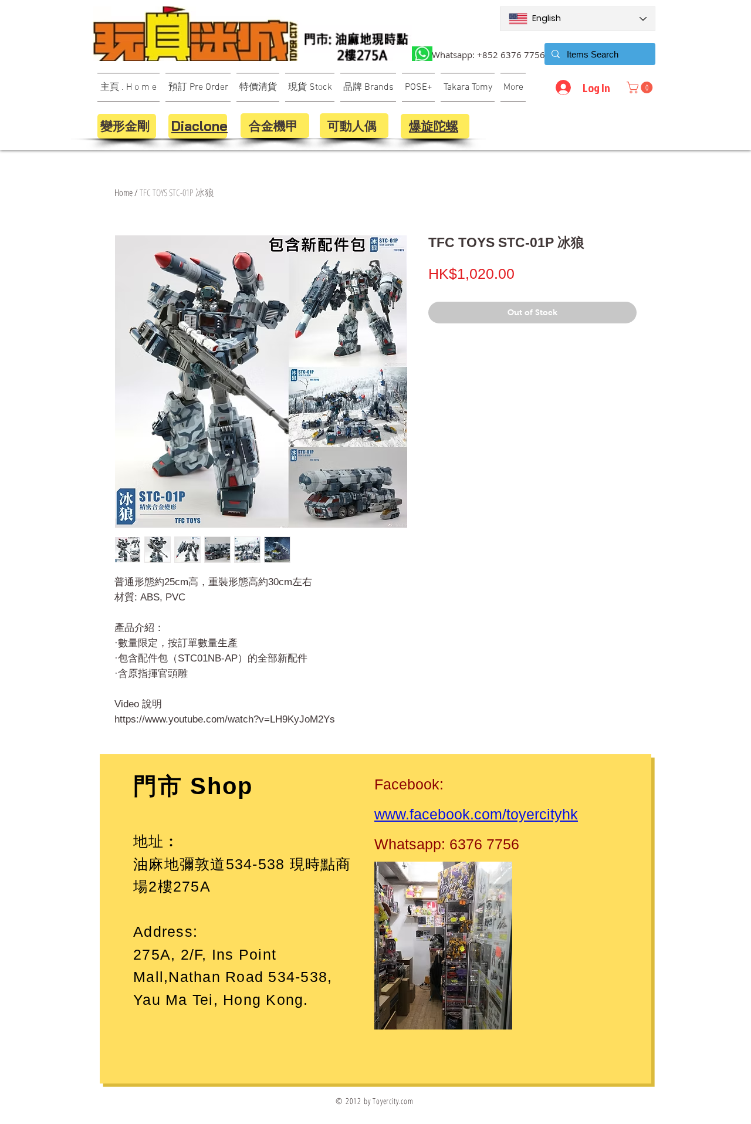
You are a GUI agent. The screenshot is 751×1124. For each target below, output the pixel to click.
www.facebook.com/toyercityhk (476, 814)
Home (123, 192)
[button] (641, 87)
